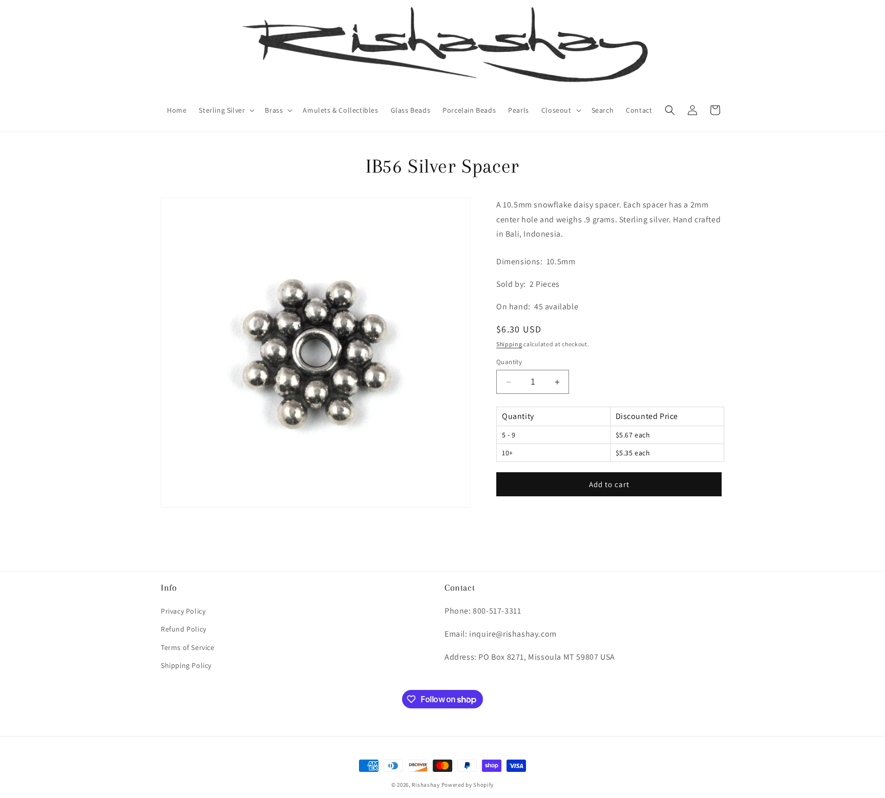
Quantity (509, 362)
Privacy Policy (183, 611)
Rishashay (425, 784)
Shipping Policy (186, 665)
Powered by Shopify (467, 784)
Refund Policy (183, 629)
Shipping (509, 344)
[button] (226, 110)
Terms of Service (188, 647)
